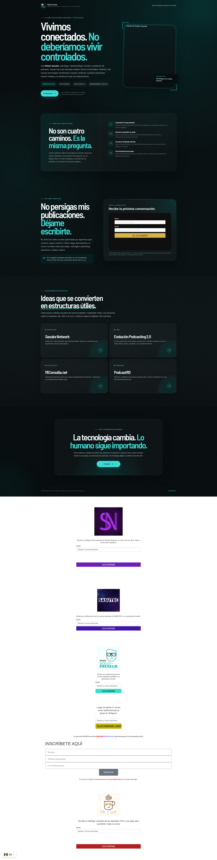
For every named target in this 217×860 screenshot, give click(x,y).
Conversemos (48, 93)
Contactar (107, 464)
